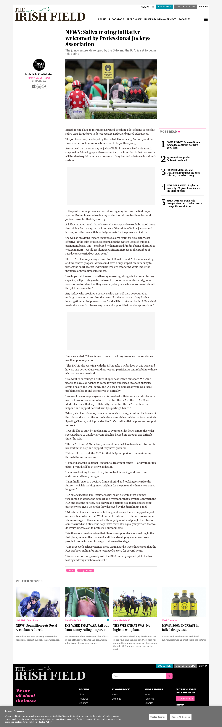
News (31, 78)
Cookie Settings (157, 717)
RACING (102, 19)
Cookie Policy (45, 722)
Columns (83, 703)
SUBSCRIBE (164, 6)
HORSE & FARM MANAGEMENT (160, 19)
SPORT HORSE (134, 19)
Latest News (43, 78)
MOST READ (168, 132)
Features (83, 698)
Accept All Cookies (181, 717)
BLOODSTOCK (116, 19)
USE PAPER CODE (185, 6)
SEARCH (146, 6)
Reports (149, 703)
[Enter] (169, 676)
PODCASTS (185, 19)
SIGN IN (203, 6)
